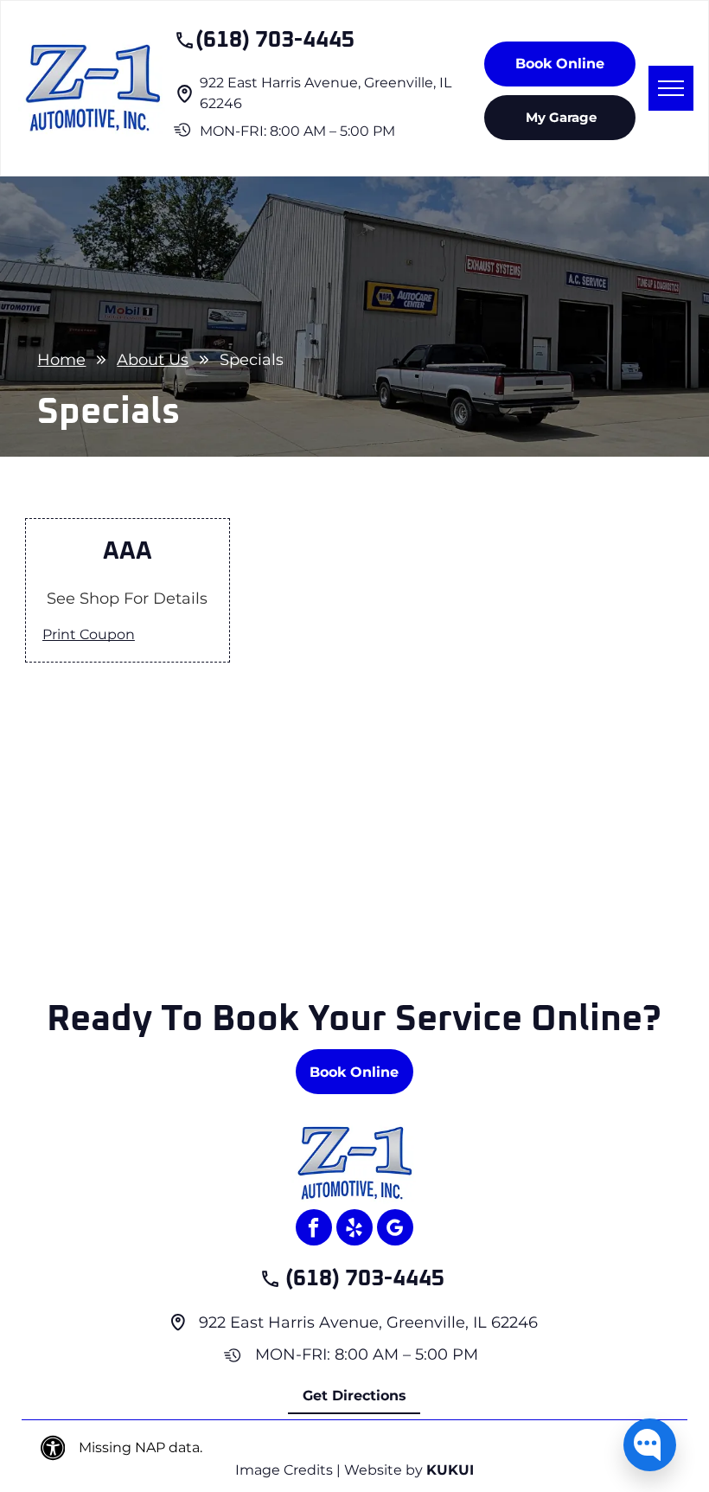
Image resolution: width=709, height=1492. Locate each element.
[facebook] (314, 1229)
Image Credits (284, 1470)
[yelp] (354, 1229)
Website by (383, 1470)
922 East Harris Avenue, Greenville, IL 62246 (368, 1322)
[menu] (670, 88)
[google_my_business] (395, 1229)
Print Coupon (88, 634)
